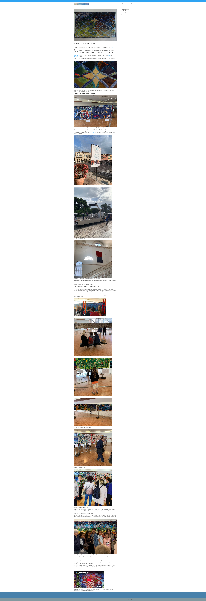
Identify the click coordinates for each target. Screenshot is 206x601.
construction (76, 56)
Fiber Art (118, 3)
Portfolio (109, 3)
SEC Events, (93, 132)
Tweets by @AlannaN (125, 12)
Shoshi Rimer (106, 291)
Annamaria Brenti (77, 55)
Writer (105, 3)
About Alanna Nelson (126, 3)
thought (109, 55)
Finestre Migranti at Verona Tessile (85, 43)
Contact (114, 3)
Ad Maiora (115, 283)
